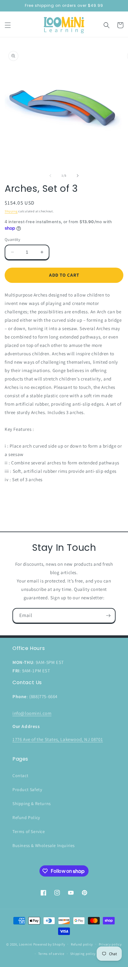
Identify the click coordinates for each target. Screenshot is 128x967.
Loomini (25, 944)
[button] (8, 25)
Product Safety (27, 789)
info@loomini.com (32, 713)
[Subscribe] (108, 615)
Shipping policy (83, 953)
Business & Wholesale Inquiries (43, 845)
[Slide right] (78, 175)
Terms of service (51, 953)
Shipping (11, 211)
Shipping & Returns (31, 803)
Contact (20, 775)
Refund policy (82, 944)
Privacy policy (110, 944)
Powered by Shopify (49, 944)
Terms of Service (28, 831)
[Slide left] (50, 175)
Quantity (12, 239)
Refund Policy (26, 817)
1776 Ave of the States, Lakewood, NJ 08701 (57, 739)
